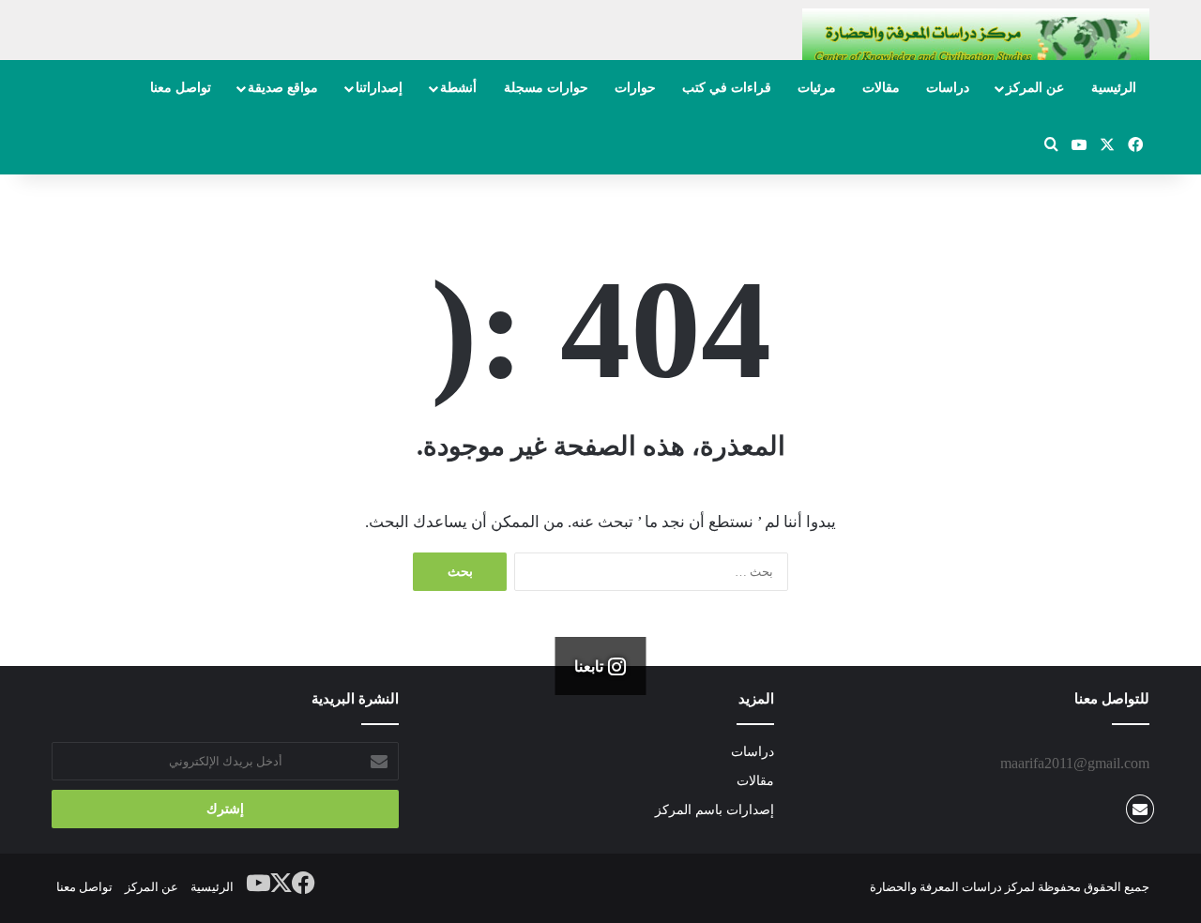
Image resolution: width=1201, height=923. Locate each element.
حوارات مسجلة (546, 88)
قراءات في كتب (726, 88)
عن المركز (1035, 88)
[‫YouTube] (259, 883)
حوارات (635, 88)
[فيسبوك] (304, 883)
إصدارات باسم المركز (714, 810)
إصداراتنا (379, 88)
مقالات (881, 88)
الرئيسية (1113, 88)
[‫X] (281, 883)
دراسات (947, 88)
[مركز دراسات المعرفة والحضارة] (975, 43)
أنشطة (458, 88)
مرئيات (817, 88)
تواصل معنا (180, 88)
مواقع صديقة (283, 88)
